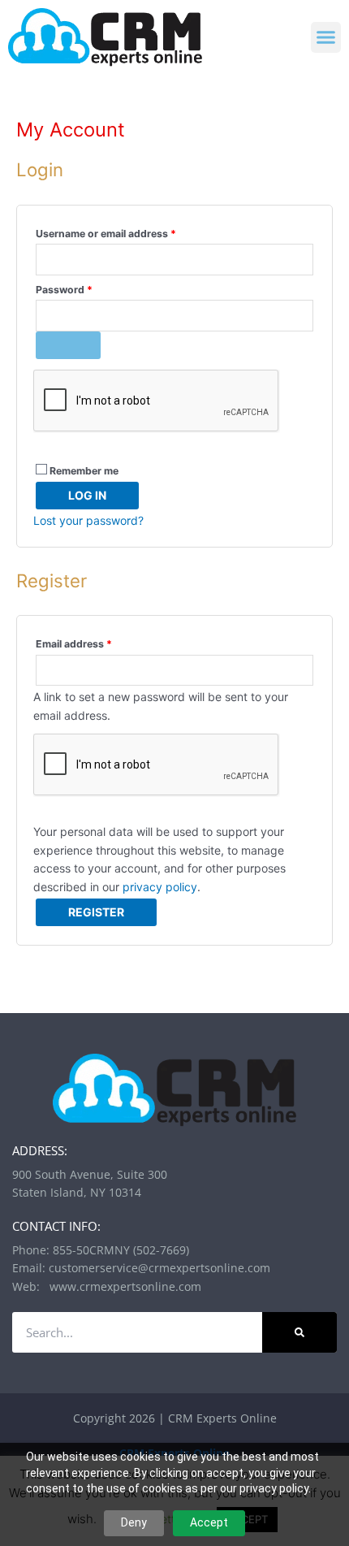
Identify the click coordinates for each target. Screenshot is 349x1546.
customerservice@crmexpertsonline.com (159, 1267)
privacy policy (160, 887)
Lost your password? (88, 520)
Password (86, 288)
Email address (95, 642)
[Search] (299, 1332)
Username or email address (127, 232)
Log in (87, 495)
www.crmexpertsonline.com (122, 1286)
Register (96, 912)
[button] (326, 37)
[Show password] (68, 345)
